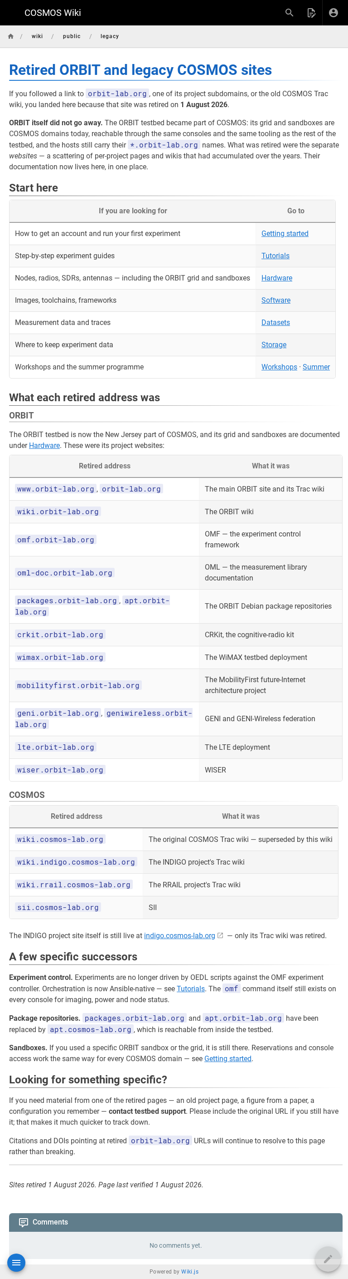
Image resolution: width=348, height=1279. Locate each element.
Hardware (276, 278)
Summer (316, 367)
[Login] (333, 13)
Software (275, 300)
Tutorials (275, 255)
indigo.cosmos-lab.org (179, 935)
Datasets (275, 322)
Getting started (285, 233)
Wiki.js (189, 1272)
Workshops (279, 367)
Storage (273, 344)
